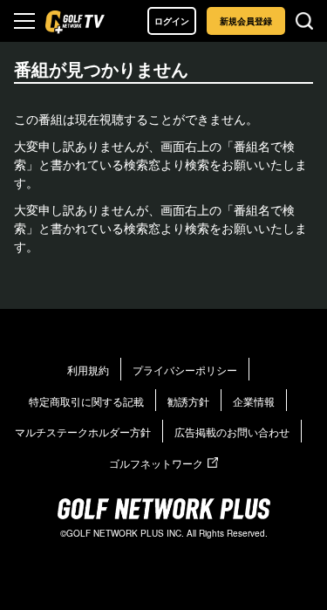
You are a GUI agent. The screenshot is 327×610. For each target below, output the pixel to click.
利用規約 (88, 369)
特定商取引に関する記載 (86, 401)
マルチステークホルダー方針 (83, 431)
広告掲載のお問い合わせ (232, 431)
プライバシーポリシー (185, 369)
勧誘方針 (188, 401)
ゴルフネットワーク (156, 463)
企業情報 (254, 401)
